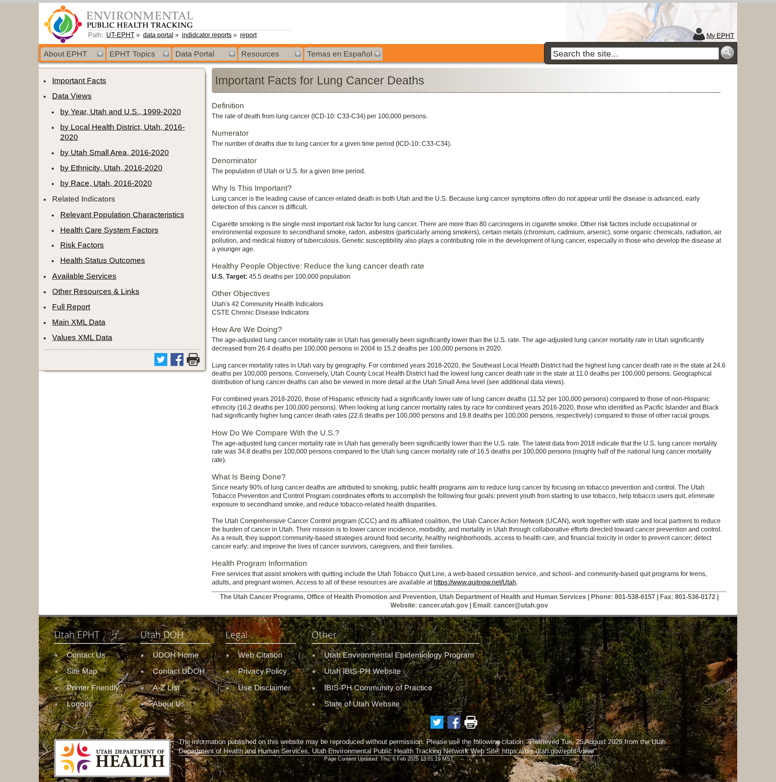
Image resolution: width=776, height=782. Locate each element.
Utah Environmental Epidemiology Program (399, 655)
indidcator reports (207, 35)
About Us (169, 704)
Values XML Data (82, 337)
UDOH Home (176, 655)
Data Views (72, 96)
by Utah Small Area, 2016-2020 (114, 152)
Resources (260, 54)
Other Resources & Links (95, 291)
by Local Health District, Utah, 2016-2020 (122, 132)
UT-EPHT (120, 35)
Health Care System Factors (109, 230)
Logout (79, 704)
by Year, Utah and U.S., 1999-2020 (120, 111)
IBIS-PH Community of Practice (378, 687)
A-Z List (166, 687)
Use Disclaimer (264, 687)
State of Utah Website (362, 704)
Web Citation (260, 655)
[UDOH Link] (112, 758)
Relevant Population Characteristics (122, 214)
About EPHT (65, 54)
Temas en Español (339, 54)
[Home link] (120, 24)
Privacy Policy (262, 671)
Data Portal (194, 54)
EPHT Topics (132, 54)
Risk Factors (82, 245)
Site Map (82, 671)
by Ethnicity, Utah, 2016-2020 (111, 168)
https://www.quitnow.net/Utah (475, 582)
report (248, 35)
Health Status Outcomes (102, 260)
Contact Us (86, 655)
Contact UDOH (179, 671)
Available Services (84, 276)
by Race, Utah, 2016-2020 (106, 183)
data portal (158, 35)
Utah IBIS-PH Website (362, 671)
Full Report (71, 307)
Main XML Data (78, 322)
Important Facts (79, 80)
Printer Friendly (93, 687)
